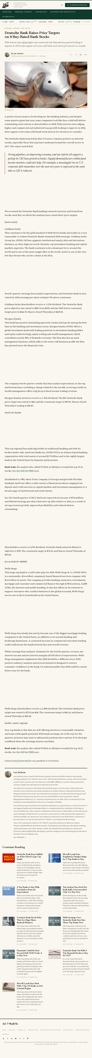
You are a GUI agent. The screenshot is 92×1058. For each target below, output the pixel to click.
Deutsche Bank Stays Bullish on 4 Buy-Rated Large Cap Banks (30, 856)
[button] (61, 5)
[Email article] (81, 55)
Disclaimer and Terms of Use (50, 1030)
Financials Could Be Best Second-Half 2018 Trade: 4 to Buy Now (29, 953)
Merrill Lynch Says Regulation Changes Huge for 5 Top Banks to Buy (75, 856)
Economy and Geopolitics (62, 12)
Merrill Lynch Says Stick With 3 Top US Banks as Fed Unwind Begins (30, 986)
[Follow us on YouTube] (16, 1038)
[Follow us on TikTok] (24, 1038)
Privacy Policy (68, 1030)
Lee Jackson (18, 53)
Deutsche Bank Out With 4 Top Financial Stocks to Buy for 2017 (75, 953)
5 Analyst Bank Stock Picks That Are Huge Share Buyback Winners (29, 920)
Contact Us (21, 1030)
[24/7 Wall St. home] (5, 5)
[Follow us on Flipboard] (28, 1038)
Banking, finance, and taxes (17, 28)
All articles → (20, 837)
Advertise (5, 1034)
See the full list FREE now (25, 470)
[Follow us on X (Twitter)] (7, 1038)
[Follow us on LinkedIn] (12, 1038)
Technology (41, 12)
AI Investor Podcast (78, 5)
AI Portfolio (8, 17)
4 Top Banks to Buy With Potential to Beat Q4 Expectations (28, 889)
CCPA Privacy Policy (82, 1030)
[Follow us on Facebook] (3, 1038)
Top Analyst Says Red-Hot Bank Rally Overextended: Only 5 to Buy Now (75, 889)
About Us (12, 1030)
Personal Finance (23, 12)
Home (4, 1030)
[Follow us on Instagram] (20, 1038)
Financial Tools (33, 1030)
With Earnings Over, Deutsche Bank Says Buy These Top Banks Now (74, 920)
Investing (7, 12)
